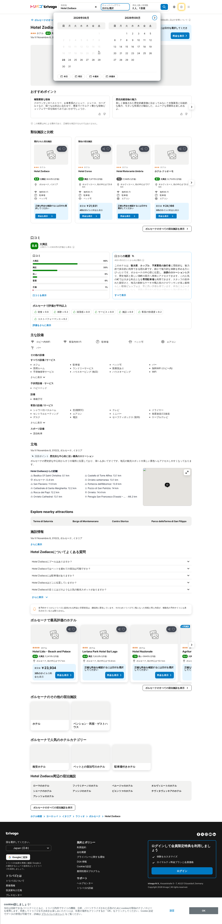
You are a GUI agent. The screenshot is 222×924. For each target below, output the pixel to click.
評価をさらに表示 (42, 325)
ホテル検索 (36, 816)
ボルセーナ (95, 816)
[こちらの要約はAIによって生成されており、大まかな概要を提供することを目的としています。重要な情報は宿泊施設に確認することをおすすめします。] (143, 260)
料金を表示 (178, 35)
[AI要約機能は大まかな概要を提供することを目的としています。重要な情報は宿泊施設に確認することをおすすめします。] (32, 123)
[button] (79, 7)
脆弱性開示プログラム (88, 871)
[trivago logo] (44, 7)
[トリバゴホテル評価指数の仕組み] (73, 247)
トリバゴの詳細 (85, 887)
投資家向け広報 (14, 890)
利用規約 (81, 847)
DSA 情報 (82, 861)
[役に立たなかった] (104, 114)
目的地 (64, 5)
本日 (66, 76)
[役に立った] (100, 114)
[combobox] (79, 7)
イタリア (66, 816)
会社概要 (81, 852)
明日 (80, 76)
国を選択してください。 (18, 842)
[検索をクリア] (96, 7)
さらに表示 (36, 377)
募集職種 (10, 885)
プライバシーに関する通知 (91, 856)
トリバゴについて (15, 880)
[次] (155, 18)
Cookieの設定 (84, 866)
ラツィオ (80, 816)
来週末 (112, 76)
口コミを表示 (40, 295)
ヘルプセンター (85, 883)
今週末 (96, 76)
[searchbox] (79, 8)
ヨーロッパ (52, 816)
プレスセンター (14, 895)
